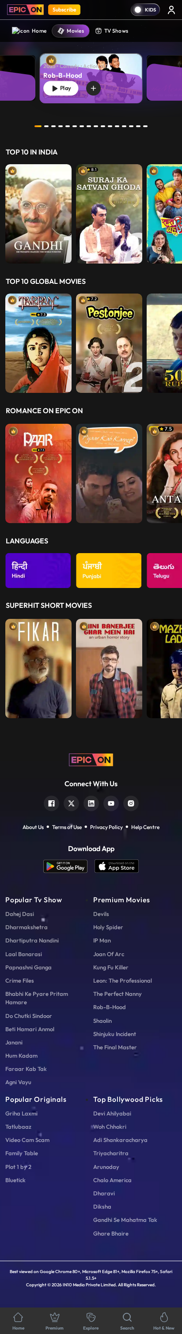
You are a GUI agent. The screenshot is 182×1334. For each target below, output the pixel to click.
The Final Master (115, 1047)
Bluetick (15, 1179)
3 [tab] (53, 126)
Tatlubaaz (18, 1126)
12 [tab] (117, 126)
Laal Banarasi (23, 953)
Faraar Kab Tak (26, 1068)
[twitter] (71, 802)
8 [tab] (89, 126)
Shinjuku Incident (114, 1033)
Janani (14, 1042)
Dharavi (104, 1193)
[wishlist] (93, 88)
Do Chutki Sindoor (28, 1015)
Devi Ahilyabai (112, 1113)
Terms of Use (67, 827)
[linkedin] (91, 802)
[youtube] (111, 802)
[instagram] (131, 802)
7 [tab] (82, 126)
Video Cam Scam (27, 1139)
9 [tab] (96, 126)
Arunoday (106, 1166)
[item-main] (38, 214)
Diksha (102, 1206)
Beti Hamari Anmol (29, 1029)
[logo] (91, 758)
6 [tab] (74, 126)
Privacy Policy (106, 827)
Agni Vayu (18, 1081)
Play (64, 88)
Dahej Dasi (19, 913)
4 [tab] (60, 126)
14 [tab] (131, 126)
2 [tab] (46, 126)
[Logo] (25, 9)
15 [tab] (138, 126)
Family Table (21, 1153)
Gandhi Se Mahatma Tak (125, 1219)
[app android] (69, 866)
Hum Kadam (21, 1055)
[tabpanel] (91, 71)
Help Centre (145, 827)
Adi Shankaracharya (120, 1139)
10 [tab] (103, 126)
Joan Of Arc (108, 953)
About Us (33, 827)
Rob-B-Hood (109, 1006)
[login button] (171, 10)
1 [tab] (38, 126)
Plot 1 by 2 (18, 1166)
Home (39, 30)
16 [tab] (145, 126)
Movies (75, 30)
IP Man (102, 940)
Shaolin (102, 1020)
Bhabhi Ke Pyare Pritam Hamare (36, 998)
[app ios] (117, 866)
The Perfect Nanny (117, 993)
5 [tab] (67, 126)
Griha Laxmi (21, 1113)
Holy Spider (108, 927)
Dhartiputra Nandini (32, 940)
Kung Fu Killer (111, 967)
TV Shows (116, 30)
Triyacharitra (111, 1153)
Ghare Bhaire (111, 1233)
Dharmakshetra (26, 927)
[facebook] (51, 802)
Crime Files (19, 980)
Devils (101, 913)
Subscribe (64, 9)
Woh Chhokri (109, 1126)
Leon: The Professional (122, 980)
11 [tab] (110, 126)
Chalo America (112, 1179)
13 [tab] (124, 126)
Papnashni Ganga (28, 967)
